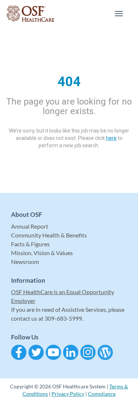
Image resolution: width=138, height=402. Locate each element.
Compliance (102, 394)
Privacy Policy (68, 394)
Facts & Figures (30, 243)
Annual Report (29, 226)
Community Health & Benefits (49, 235)
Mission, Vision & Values (42, 252)
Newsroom (25, 261)
